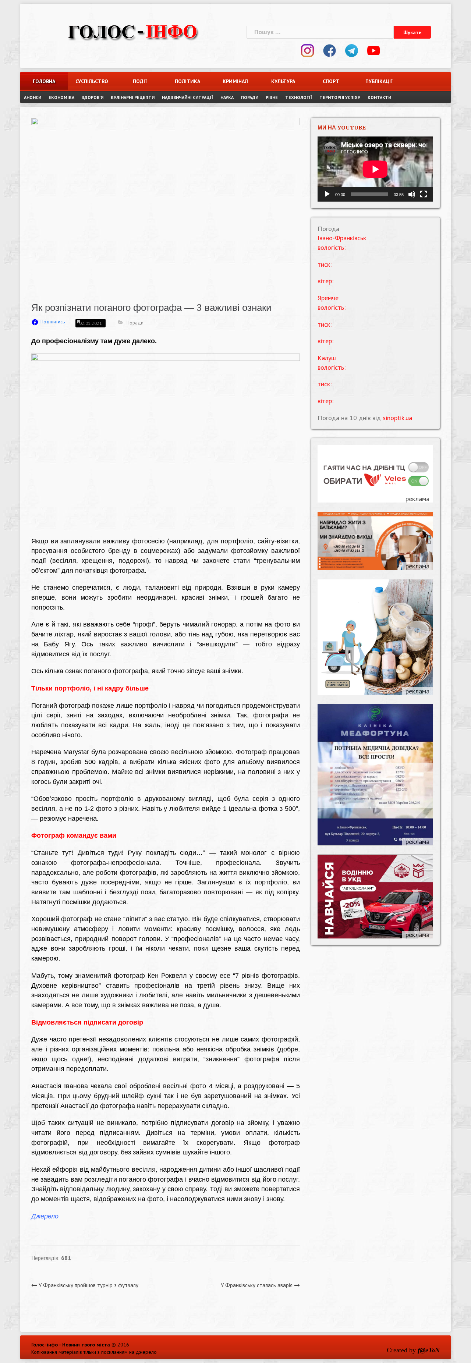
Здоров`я (92, 97)
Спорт (331, 81)
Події (140, 81)
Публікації (379, 81)
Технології (298, 97)
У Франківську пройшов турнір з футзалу (88, 1285)
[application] (375, 169)
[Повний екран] (423, 194)
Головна (44, 81)
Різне (272, 97)
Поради (249, 97)
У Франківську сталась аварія (257, 1285)
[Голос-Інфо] (132, 31)
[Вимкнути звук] (411, 194)
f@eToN (429, 1350)
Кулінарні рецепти (133, 97)
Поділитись (52, 322)
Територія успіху (339, 97)
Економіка (61, 97)
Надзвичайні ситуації (187, 97)
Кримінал (235, 81)
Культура (283, 81)
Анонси (32, 97)
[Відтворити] (327, 194)
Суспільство (91, 81)
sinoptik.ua (397, 417)
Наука (227, 97)
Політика (187, 81)
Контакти (379, 97)
